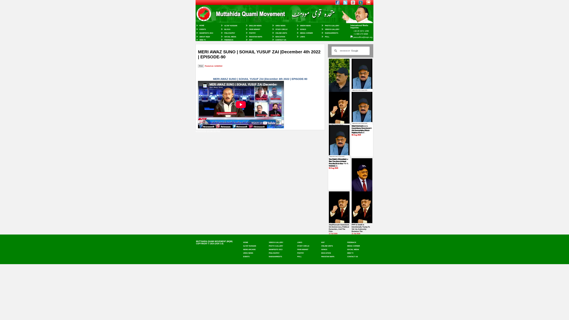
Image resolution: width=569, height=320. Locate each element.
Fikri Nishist (254, 29)
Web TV (202, 40)
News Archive (249, 249)
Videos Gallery (332, 29)
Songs (303, 29)
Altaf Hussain (230, 26)
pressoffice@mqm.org (362, 37)
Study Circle (281, 29)
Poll (327, 37)
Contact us (352, 256)
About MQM (204, 37)
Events (202, 29)
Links (302, 37)
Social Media (230, 37)
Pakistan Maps (255, 37)
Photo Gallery (332, 26)
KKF (250, 40)
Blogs (227, 29)
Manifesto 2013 (206, 33)
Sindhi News (305, 26)
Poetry (252, 33)
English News (255, 26)
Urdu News (280, 26)
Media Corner (306, 33)
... (361, 129)
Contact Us (280, 40)
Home (201, 25)
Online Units (281, 33)
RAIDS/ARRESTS (331, 33)
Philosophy (229, 33)
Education (280, 37)
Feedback (228, 40)
